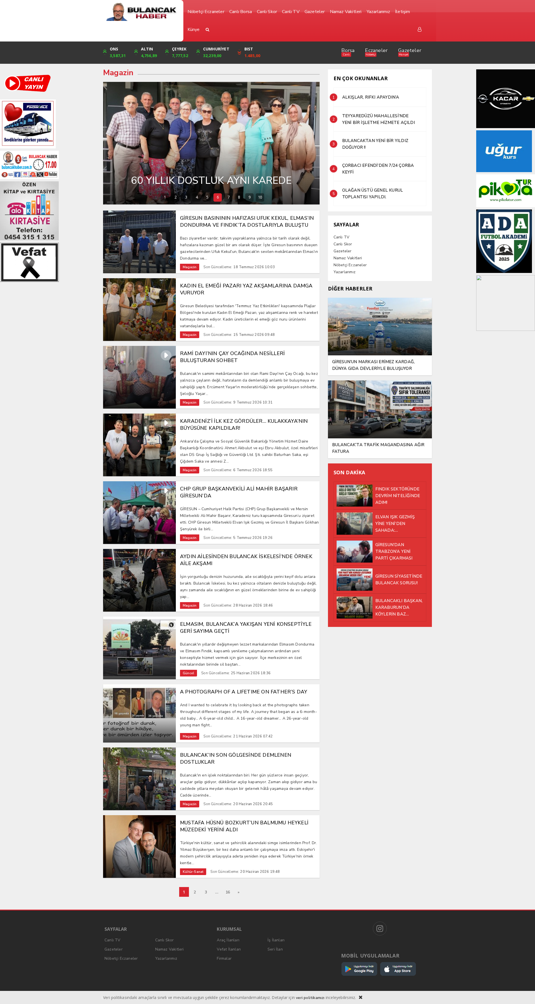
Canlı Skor (343, 244)
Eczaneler (376, 50)
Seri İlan (275, 949)
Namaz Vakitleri (348, 258)
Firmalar (224, 958)
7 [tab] (228, 197)
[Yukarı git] (524, 993)
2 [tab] (175, 197)
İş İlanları (276, 940)
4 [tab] (197, 197)
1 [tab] (165, 197)
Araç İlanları (228, 940)
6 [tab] (218, 197)
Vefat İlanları (229, 949)
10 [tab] (260, 197)
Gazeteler (409, 50)
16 (227, 892)
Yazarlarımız (345, 272)
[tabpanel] (211, 143)
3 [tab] (186, 197)
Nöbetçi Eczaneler (350, 265)
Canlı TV (342, 237)
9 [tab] (250, 197)
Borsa (347, 50)
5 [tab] (207, 197)
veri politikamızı (310, 997)
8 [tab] (239, 197)
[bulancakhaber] (141, 12)
